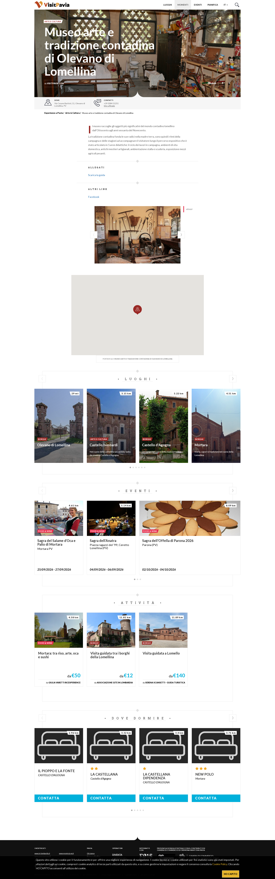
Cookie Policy (219, 864)
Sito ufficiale (109, 106)
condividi (212, 83)
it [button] (225, 4)
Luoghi (167, 4)
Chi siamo (91, 853)
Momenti (182, 4)
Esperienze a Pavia (53, 113)
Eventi (198, 4)
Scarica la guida (96, 175)
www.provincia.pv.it (66, 853)
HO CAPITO (230, 874)
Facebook (93, 196)
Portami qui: (137, 359)
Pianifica (213, 4)
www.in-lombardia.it (42, 853)
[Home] (51, 4)
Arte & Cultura (72, 113)
